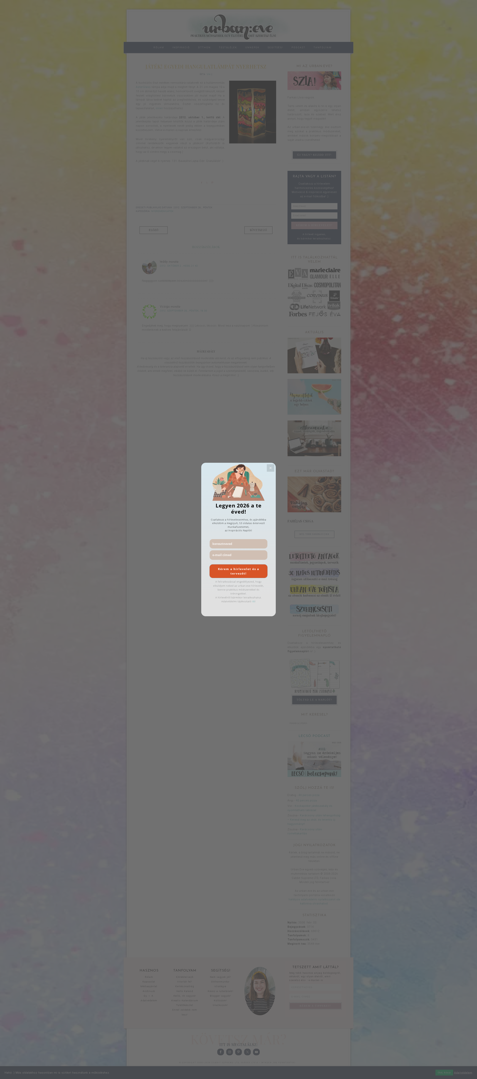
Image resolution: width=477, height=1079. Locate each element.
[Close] (270, 468)
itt (253, 601)
